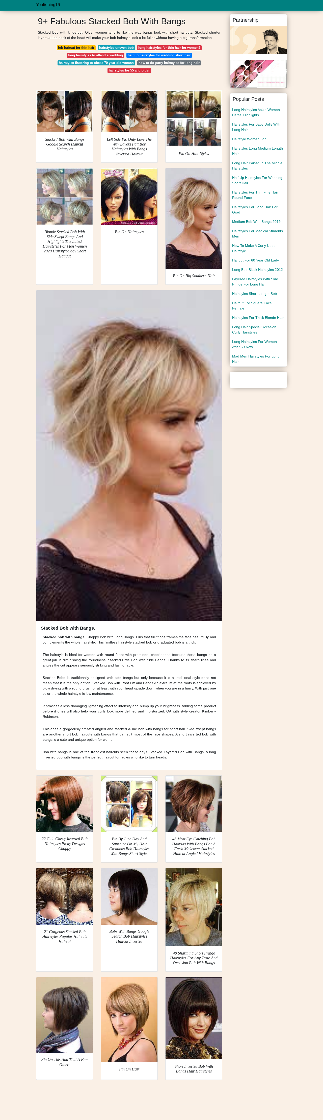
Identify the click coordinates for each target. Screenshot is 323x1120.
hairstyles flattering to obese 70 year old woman (96, 63)
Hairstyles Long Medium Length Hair (257, 151)
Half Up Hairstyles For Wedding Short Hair (257, 180)
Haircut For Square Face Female (252, 305)
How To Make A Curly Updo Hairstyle (254, 248)
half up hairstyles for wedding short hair (159, 55)
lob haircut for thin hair (76, 48)
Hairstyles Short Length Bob (254, 294)
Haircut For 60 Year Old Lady (255, 260)
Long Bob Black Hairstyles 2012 (257, 270)
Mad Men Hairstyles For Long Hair (256, 359)
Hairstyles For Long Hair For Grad (255, 209)
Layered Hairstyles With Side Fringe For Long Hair (255, 281)
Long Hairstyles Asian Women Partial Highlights (256, 112)
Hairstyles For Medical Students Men (257, 233)
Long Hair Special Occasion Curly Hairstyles (254, 329)
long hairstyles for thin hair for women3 (169, 48)
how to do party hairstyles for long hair (169, 63)
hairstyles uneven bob (116, 48)
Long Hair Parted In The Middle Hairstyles (257, 165)
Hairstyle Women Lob (249, 139)
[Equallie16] (258, 40)
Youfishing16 (48, 4)
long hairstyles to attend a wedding (95, 55)
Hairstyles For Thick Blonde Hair (258, 318)
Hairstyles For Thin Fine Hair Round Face (255, 195)
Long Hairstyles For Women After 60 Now (254, 344)
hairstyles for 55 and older (129, 70)
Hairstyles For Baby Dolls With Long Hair (256, 127)
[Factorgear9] (258, 74)
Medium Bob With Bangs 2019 (256, 222)
